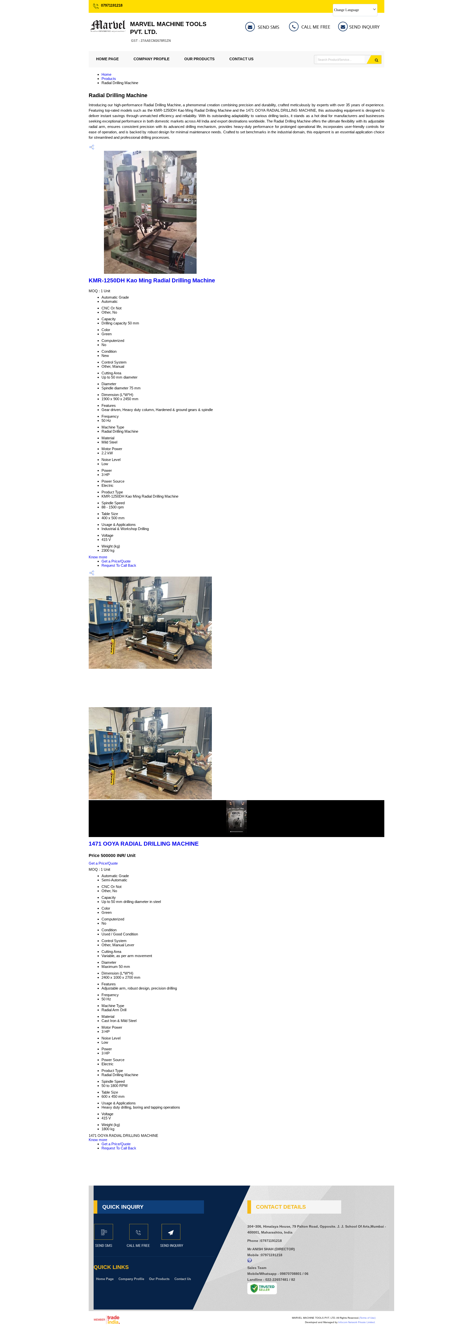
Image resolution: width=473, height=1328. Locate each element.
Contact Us (241, 59)
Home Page (107, 59)
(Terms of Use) (367, 1317)
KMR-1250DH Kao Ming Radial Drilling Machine (152, 280)
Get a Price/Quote (116, 561)
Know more (98, 557)
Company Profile (151, 59)
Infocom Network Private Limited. (356, 1322)
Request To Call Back (118, 565)
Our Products (199, 59)
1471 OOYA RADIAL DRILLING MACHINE (144, 844)
